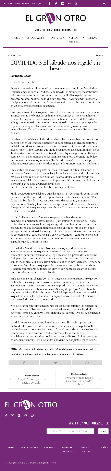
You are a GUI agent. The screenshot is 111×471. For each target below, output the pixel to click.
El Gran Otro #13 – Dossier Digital (28, 3)
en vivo (50, 349)
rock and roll (68, 354)
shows (81, 354)
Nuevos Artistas (73, 39)
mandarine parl (85, 349)
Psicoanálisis (36, 37)
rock (55, 354)
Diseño (92, 37)
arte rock (25, 349)
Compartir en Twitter (55, 362)
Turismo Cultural (87, 449)
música (16, 354)
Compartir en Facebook (24, 362)
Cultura (55, 38)
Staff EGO (8, 3)
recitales (28, 354)
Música (99, 55)
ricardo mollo (43, 354)
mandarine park (66, 349)
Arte (15, 38)
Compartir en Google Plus (87, 362)
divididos (38, 349)
